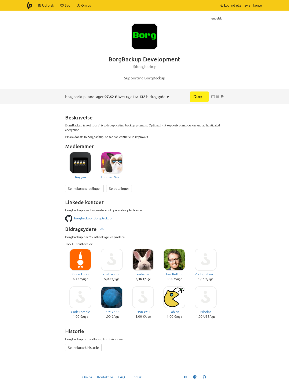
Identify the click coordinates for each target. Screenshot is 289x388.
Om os (87, 377)
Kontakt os (105, 377)
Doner (199, 96)
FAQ (121, 377)
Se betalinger (119, 188)
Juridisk (136, 377)
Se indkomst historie (83, 347)
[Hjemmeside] (29, 5)
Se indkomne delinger (84, 188)
